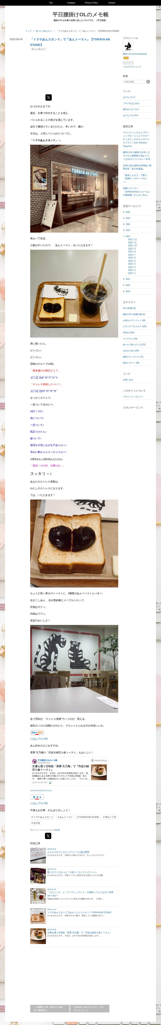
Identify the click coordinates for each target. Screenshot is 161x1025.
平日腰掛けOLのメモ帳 (81, 14)
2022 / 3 (132, 267)
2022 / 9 (132, 249)
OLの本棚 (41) (129, 308)
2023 (128, 230)
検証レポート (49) (131, 363)
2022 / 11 (132, 242)
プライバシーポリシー (133, 396)
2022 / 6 (132, 258)
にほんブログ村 (39, 738)
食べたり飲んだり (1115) (134, 344)
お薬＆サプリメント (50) (134, 320)
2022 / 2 (132, 270)
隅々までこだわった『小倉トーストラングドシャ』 (72, 872)
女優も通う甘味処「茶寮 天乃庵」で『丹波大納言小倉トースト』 (79, 932)
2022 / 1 (132, 273)
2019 (128, 291)
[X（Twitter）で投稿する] (48, 97)
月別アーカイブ (132, 206)
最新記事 (128, 126)
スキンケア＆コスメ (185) (135, 326)
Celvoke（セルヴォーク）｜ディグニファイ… (89, 1008)
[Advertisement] (74, 72)
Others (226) (128, 332)
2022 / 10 (132, 245)
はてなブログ (129, 97)
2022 (128, 236)
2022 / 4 (132, 264)
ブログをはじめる (131, 103)
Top (51, 3)
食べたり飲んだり (39, 49)
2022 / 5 (132, 261)
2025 (128, 218)
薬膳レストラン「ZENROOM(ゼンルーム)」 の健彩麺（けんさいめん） (137, 191)
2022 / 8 (132, 251)
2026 (128, 212)
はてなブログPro (130, 115)
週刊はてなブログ (131, 109)
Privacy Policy (91, 3)
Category (71, 3)
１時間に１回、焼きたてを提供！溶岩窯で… (48, 1008)
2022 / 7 (132, 255)
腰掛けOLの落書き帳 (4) (134, 314)
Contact (111, 3)
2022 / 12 (132, 239)
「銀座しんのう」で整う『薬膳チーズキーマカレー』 (135, 178)
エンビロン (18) (130, 338)
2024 (128, 224)
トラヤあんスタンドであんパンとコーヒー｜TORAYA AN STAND (79, 912)
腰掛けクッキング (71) (133, 357)
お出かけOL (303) (131, 351)
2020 (128, 285)
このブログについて (132, 67)
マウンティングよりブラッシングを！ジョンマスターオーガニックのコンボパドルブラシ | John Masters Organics (136, 139)
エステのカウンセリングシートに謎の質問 (68, 852)
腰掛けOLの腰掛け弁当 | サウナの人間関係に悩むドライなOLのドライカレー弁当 (136, 155)
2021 (128, 279)
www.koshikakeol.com (41, 790)
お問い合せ (128, 380)
